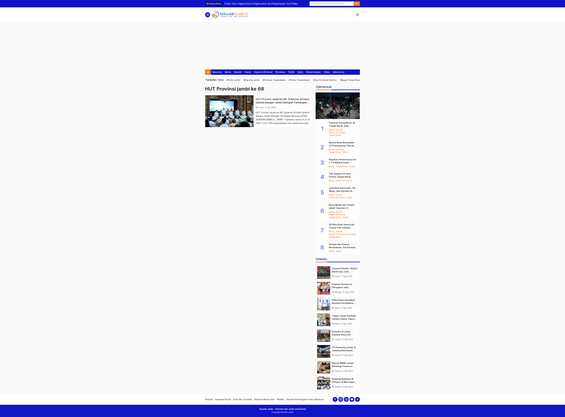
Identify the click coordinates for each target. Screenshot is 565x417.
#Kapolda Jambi (251, 80)
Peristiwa (280, 72)
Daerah (238, 72)
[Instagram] (340, 399)
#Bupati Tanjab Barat (350, 80)
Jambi (349, 198)
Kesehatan (351, 234)
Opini (300, 72)
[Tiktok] (357, 399)
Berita (228, 72)
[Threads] (346, 399)
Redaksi (280, 399)
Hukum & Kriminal (263, 72)
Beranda (209, 399)
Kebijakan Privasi (223, 399)
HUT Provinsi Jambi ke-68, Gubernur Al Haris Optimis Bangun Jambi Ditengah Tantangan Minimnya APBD (282, 102)
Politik (291, 72)
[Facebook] (335, 399)
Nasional (217, 72)
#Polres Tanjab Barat (299, 80)
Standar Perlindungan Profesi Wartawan (305, 399)
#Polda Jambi (233, 80)
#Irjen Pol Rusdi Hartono (325, 80)
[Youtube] (351, 399)
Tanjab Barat (335, 135)
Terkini (345, 152)
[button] (357, 3)
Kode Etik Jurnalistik (242, 399)
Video (327, 72)
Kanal (248, 72)
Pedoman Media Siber (264, 399)
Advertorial (338, 72)
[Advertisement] (282, 44)
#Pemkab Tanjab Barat (274, 80)
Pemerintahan (313, 72)
